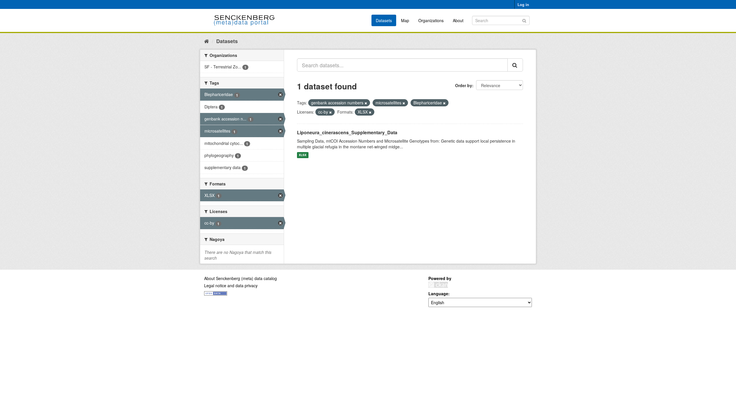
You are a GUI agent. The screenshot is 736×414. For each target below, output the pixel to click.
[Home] (206, 41)
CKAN (438, 285)
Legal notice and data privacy (231, 285)
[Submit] (524, 20)
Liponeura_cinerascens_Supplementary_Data (347, 132)
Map (405, 20)
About (458, 20)
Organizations (431, 20)
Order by (463, 85)
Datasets (384, 20)
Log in (523, 4)
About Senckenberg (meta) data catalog (240, 278)
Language (438, 293)
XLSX (302, 155)
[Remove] (366, 103)
